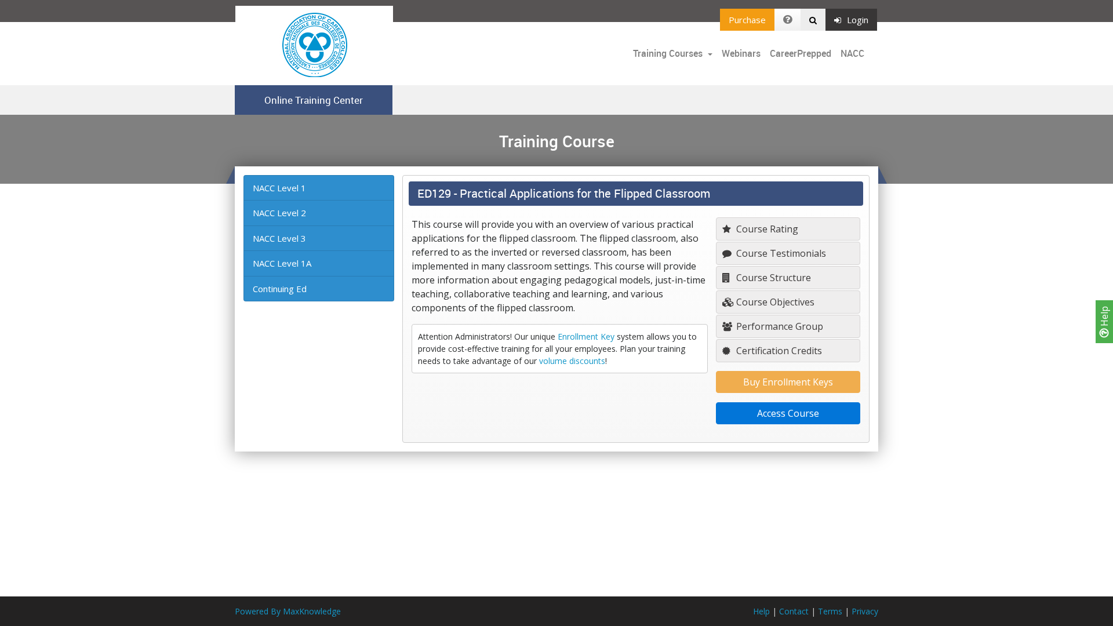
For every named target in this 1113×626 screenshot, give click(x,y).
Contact (794, 611)
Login (857, 20)
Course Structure (772, 277)
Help (1104, 317)
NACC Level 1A (282, 263)
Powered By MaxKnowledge (288, 611)
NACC (852, 53)
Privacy (865, 611)
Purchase (747, 20)
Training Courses (669, 53)
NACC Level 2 (279, 213)
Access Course (788, 413)
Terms (830, 611)
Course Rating (766, 229)
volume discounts (572, 360)
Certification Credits (778, 350)
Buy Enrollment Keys (788, 382)
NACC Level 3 (279, 238)
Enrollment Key (586, 336)
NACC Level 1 (279, 188)
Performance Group (778, 326)
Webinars (741, 53)
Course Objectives (774, 302)
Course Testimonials (780, 253)
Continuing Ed (280, 288)
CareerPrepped (800, 53)
